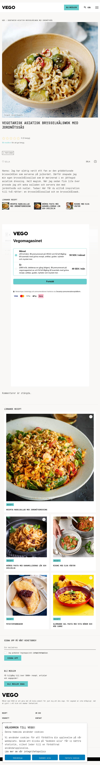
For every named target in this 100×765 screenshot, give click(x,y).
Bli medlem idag (16, 683)
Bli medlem (6, 143)
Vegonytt (5, 717)
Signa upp (12, 657)
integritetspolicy (40, 652)
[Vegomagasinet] (8, 7)
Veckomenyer (7, 722)
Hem (3, 20)
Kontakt (38, 717)
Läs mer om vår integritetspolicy (25, 751)
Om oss (38, 712)
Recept (4, 712)
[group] (17, 206)
